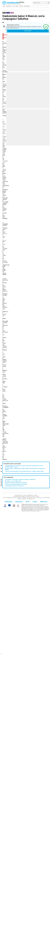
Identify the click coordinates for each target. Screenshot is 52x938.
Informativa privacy (8, 501)
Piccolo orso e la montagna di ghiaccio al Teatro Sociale (16, 484)
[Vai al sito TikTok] (47, 6)
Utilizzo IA (28, 501)
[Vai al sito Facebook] (45, 6)
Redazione (35, 501)
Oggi (13, 6)
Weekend (21, 6)
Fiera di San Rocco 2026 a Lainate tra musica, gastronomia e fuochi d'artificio (20, 479)
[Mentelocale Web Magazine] (11, 2)
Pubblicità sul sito (43, 501)
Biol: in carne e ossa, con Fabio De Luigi (13, 481)
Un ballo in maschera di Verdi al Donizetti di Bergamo (15, 482)
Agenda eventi (8, 6)
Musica (8, 12)
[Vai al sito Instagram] (49, 6)
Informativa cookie (19, 501)
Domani (16, 6)
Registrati (27, 30)
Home (4, 6)
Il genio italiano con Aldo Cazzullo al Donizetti (14, 485)
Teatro (12, 12)
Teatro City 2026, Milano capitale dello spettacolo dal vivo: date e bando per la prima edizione (24, 471)
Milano (4, 12)
